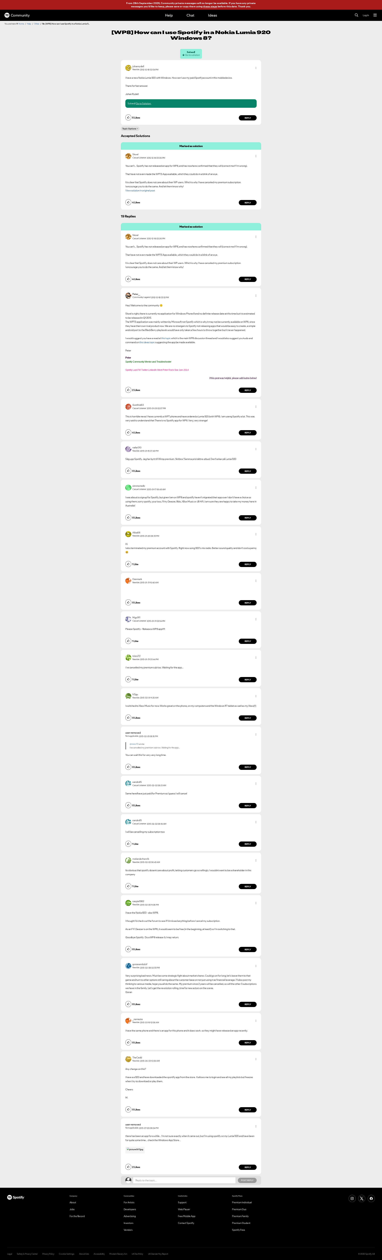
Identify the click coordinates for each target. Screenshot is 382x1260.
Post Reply (247, 1180)
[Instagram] (352, 1198)
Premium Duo (239, 1209)
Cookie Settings (66, 1254)
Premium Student (241, 1223)
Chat (190, 15)
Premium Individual (242, 1202)
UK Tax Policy (137, 1254)
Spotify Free (238, 1229)
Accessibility (99, 1254)
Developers (130, 1209)
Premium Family (240, 1216)
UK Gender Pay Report (158, 1254)
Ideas (212, 15)
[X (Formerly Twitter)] (361, 1198)
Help (169, 15)
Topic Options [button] (129, 128)
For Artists (129, 1202)
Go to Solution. (143, 103)
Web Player (184, 1209)
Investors (128, 1223)
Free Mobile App (186, 1216)
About (73, 1202)
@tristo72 (134, 744)
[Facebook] (371, 1198)
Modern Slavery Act (118, 1254)
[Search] (356, 15)
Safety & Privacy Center (27, 1254)
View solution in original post (140, 190)
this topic (166, 338)
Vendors (128, 1229)
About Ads (84, 1254)
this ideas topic (147, 342)
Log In (366, 15)
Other (36, 23)
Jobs (72, 1209)
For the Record (77, 1216)
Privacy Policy (48, 1254)
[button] (256, 68)
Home (21, 23)
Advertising (130, 1216)
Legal (9, 1254)
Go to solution (192, 55)
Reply (248, 117)
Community (20, 15)
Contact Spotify (186, 1223)
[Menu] (375, 15)
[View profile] (128, 67)
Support (182, 1202)
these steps (210, 6)
